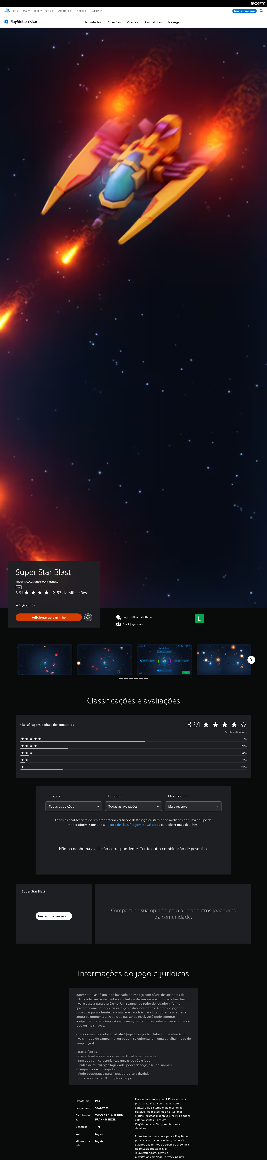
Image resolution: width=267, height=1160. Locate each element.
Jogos (35, 10)
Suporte (96, 10)
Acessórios (64, 10)
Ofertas (132, 22)
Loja (15, 10)
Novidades (93, 22)
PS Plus (48, 10)
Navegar (174, 22)
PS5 (25, 10)
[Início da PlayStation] (7, 11)
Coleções (114, 22)
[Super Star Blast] (45, 659)
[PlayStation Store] (22, 21)
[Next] (251, 660)
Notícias (81, 10)
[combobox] (74, 806)
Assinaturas (153, 22)
